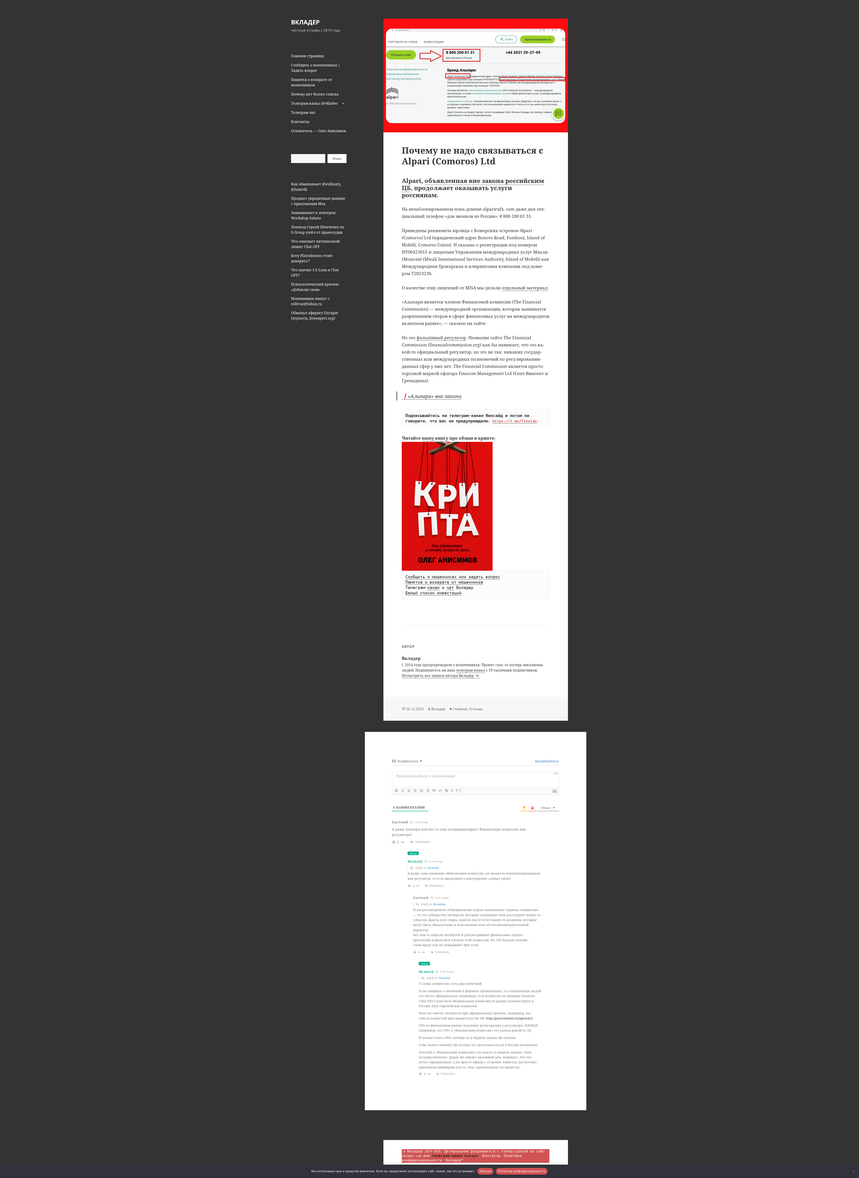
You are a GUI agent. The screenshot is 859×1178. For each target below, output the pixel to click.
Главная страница (307, 55)
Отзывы (476, 708)
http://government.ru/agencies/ (509, 1018)
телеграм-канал (470, 670)
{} (452, 790)
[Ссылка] (446, 790)
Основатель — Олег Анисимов (318, 130)
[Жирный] (396, 790)
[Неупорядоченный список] (428, 790)
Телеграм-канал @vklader (314, 103)
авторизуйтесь (546, 761)
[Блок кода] (440, 790)
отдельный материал (525, 288)
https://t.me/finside (514, 421)
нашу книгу (435, 438)
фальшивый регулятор (441, 338)
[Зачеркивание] (415, 790)
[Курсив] (403, 790)
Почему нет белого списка (315, 94)
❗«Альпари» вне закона (431, 396)
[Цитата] (434, 790)
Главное (460, 708)
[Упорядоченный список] (421, 790)
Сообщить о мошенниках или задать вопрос (452, 577)
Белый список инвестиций (433, 593)
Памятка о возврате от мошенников (311, 82)
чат (450, 587)
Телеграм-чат (303, 112)
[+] (458, 790)
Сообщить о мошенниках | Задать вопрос (315, 68)
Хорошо (485, 1171)
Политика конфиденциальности (521, 1171)
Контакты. (492, 1156)
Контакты (300, 121)
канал (433, 587)
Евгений (433, 868)
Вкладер (438, 708)
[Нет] (853, 1171)
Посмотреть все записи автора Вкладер (438, 675)
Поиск (337, 159)
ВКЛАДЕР (305, 22)
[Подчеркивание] (409, 790)
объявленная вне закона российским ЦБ (473, 184)
